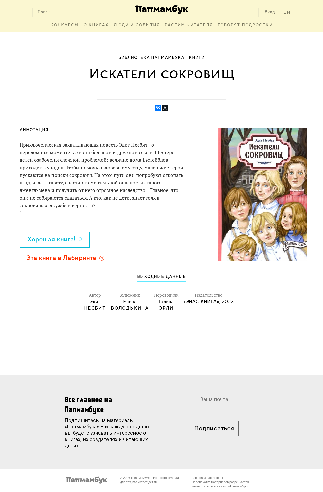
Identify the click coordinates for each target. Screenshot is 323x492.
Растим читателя (189, 25)
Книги (197, 58)
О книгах (96, 25)
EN (287, 12)
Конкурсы (64, 25)
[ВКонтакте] (158, 108)
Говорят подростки (245, 25)
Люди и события (137, 25)
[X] (165, 108)
